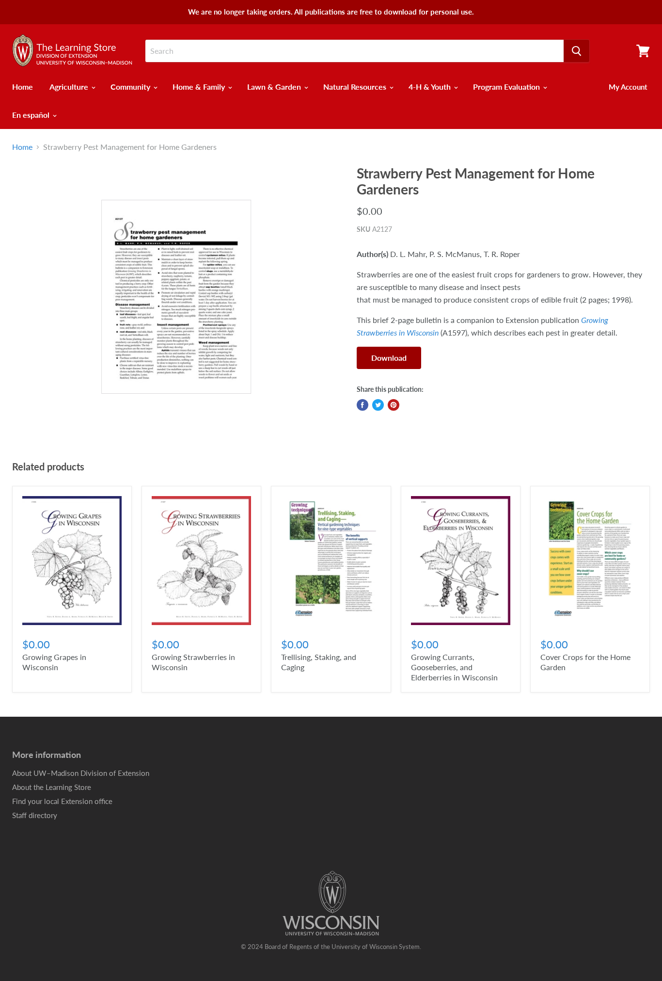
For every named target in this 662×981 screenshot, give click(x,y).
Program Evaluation (507, 86)
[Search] (576, 51)
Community (131, 86)
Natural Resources (355, 86)
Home (22, 86)
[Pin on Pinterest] (393, 405)
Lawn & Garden (275, 86)
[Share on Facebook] (362, 405)
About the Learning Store (51, 787)
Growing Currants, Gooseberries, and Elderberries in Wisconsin (454, 667)
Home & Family (200, 86)
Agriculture (69, 86)
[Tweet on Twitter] (378, 405)
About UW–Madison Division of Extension (80, 773)
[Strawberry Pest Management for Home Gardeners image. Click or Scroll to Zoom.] (176, 296)
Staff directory (34, 815)
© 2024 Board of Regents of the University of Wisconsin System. (331, 946)
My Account (628, 86)
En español (31, 114)
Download (389, 357)
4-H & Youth (431, 86)
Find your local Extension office (62, 801)
